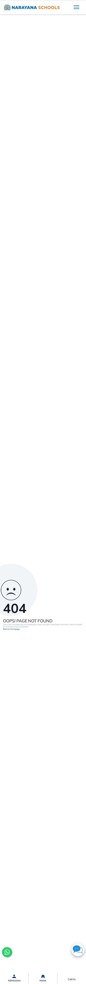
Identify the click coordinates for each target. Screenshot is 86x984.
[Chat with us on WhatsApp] (7, 952)
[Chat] (77, 949)
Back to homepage (11, 629)
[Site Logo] (32, 7)
